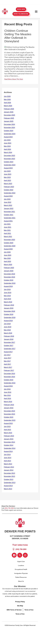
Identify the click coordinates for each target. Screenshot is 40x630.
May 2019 (7, 296)
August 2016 (8, 386)
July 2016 (7, 389)
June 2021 (7, 227)
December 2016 (9, 373)
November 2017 (9, 342)
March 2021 (8, 236)
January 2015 (8, 439)
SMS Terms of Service (14, 610)
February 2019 (9, 305)
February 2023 (9, 187)
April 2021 (7, 233)
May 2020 (7, 258)
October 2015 (8, 417)
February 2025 (9, 118)
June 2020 (7, 255)
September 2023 (9, 165)
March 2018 (8, 333)
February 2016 (9, 405)
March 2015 (8, 433)
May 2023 (7, 177)
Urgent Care (21, 561)
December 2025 (9, 115)
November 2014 (9, 442)
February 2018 (9, 336)
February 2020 (9, 268)
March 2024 (8, 152)
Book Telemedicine (21, 14)
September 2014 (9, 448)
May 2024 (7, 146)
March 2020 (8, 264)
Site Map (20, 606)
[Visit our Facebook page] (14, 555)
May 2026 (7, 99)
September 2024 (9, 134)
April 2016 (7, 398)
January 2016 (8, 408)
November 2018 (9, 311)
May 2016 (7, 395)
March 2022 (8, 205)
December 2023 (9, 155)
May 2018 (7, 330)
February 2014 (9, 467)
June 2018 (7, 327)
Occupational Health (21, 569)
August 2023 (8, 168)
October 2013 (8, 479)
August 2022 (8, 196)
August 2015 (8, 423)
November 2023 (9, 159)
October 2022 (8, 190)
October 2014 (8, 445)
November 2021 (9, 211)
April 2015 (7, 429)
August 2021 (8, 221)
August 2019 (8, 286)
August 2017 (8, 352)
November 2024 (9, 127)
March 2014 (8, 464)
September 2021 (9, 218)
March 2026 (8, 106)
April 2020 (7, 261)
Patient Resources (21, 577)
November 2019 (9, 277)
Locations (21, 565)
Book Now (21, 9)
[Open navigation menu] (36, 12)
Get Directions (21, 545)
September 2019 (9, 283)
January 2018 (8, 339)
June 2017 (7, 358)
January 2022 (8, 208)
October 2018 (8, 314)
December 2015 (9, 411)
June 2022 (7, 202)
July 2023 (7, 171)
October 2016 (8, 380)
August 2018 (8, 320)
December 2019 (9, 274)
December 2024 (9, 124)
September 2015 (9, 420)
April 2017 (7, 364)
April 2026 (7, 102)
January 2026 (8, 112)
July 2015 (7, 426)
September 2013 (9, 482)
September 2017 (9, 349)
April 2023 (7, 180)
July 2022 (7, 199)
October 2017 (8, 345)
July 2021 (7, 224)
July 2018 (7, 324)
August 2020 (8, 249)
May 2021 (7, 230)
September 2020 (9, 246)
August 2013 (8, 486)
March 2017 (8, 367)
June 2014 (7, 458)
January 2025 (8, 121)
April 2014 (7, 461)
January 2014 (8, 470)
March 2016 (8, 401)
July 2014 (7, 454)
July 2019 (7, 289)
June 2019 (7, 292)
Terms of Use (28, 610)
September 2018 (9, 317)
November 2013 (9, 476)
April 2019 (7, 299)
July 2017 (7, 355)
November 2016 (9, 377)
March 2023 (8, 183)
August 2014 (8, 451)
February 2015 (9, 436)
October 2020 (8, 243)
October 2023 (8, 162)
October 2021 (8, 215)
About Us (21, 581)
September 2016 (9, 383)
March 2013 (8, 489)
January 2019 (8, 308)
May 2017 (7, 361)
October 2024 (8, 130)
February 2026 (9, 109)
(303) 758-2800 (9, 508)
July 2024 (7, 140)
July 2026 (7, 96)
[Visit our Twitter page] (19, 555)
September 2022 (9, 193)
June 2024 (7, 143)
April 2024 (7, 149)
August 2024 (8, 137)
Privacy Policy (20, 601)
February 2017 (9, 370)
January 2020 (8, 271)
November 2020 (9, 239)
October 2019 (8, 280)
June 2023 (7, 174)
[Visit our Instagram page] (25, 555)
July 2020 (7, 252)
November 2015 (9, 414)
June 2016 (7, 392)
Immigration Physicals (21, 573)
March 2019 (8, 302)
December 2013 (9, 473)
